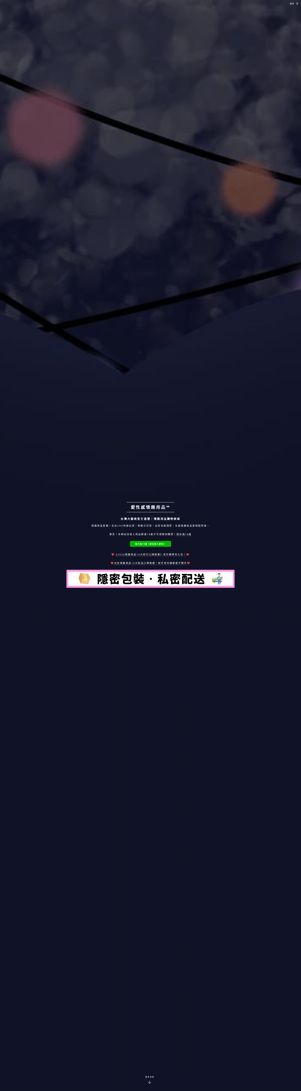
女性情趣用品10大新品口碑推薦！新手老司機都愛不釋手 (150, 563)
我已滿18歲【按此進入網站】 (150, 544)
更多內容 (149, 1077)
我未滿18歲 (184, 534)
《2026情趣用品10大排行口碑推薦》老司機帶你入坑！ (150, 554)
